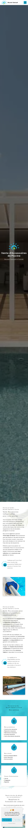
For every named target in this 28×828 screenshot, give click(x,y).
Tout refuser (17, 820)
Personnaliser (11, 823)
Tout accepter (7, 820)
